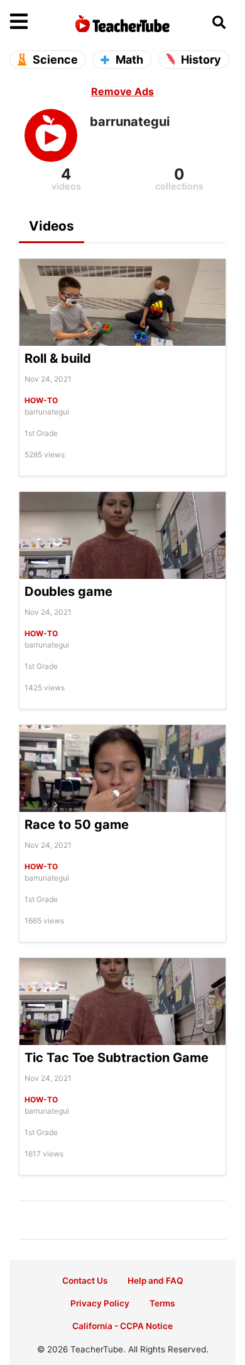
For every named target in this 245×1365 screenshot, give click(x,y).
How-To (41, 400)
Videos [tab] (51, 226)
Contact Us (84, 1281)
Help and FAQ (155, 1281)
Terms (162, 1303)
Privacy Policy (99, 1303)
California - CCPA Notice (122, 1326)
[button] (38, 22)
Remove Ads (122, 91)
